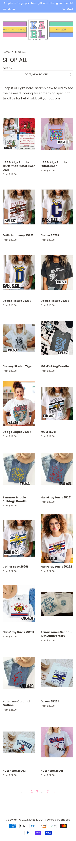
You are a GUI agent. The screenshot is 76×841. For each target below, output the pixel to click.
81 (47, 791)
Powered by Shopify (57, 819)
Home (6, 51)
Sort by (7, 68)
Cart (70, 9)
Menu (11, 9)
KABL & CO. (36, 819)
